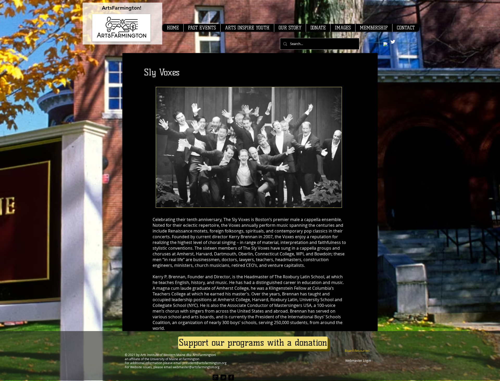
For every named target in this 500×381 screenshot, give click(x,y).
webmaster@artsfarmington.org (196, 367)
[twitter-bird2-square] (223, 377)
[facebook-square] (231, 377)
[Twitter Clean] (393, 41)
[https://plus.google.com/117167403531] (215, 377)
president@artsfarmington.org (204, 363)
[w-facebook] (386, 45)
